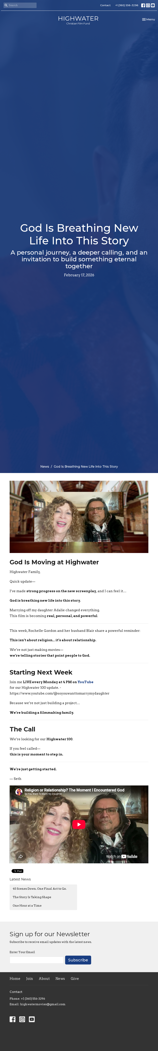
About (44, 979)
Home (15, 979)
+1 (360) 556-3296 (126, 5)
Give (75, 979)
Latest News (20, 879)
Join (29, 979)
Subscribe (78, 960)
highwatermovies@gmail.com (43, 1004)
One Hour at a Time (27, 905)
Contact (105, 5)
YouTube (85, 682)
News (44, 466)
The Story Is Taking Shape (32, 897)
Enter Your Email (22, 952)
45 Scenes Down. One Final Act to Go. (39, 888)
